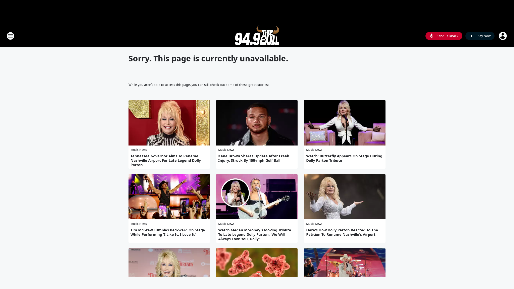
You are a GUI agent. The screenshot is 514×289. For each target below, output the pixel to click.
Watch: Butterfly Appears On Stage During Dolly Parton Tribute (344, 158)
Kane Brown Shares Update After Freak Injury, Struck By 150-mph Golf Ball (253, 158)
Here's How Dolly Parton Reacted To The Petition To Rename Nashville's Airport (342, 232)
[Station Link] (257, 35)
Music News (139, 150)
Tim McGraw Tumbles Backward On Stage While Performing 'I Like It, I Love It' (168, 232)
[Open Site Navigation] (10, 36)
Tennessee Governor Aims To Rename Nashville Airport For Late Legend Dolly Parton (166, 160)
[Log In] (503, 36)
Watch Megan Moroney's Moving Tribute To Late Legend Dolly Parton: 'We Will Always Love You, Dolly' (254, 234)
